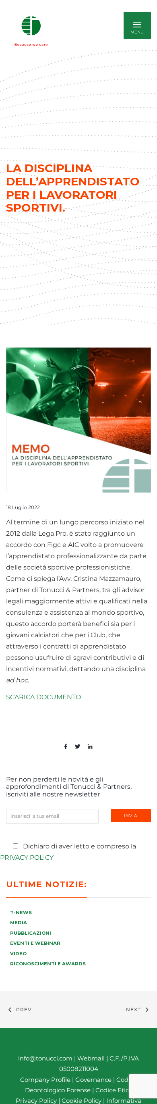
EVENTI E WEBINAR (35, 943)
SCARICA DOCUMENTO (43, 697)
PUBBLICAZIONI (30, 933)
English (82, 31)
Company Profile (45, 1079)
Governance (94, 1079)
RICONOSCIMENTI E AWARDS (48, 964)
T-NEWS (21, 912)
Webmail (91, 1058)
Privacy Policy (27, 857)
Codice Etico (113, 1090)
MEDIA (18, 922)
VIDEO (18, 953)
